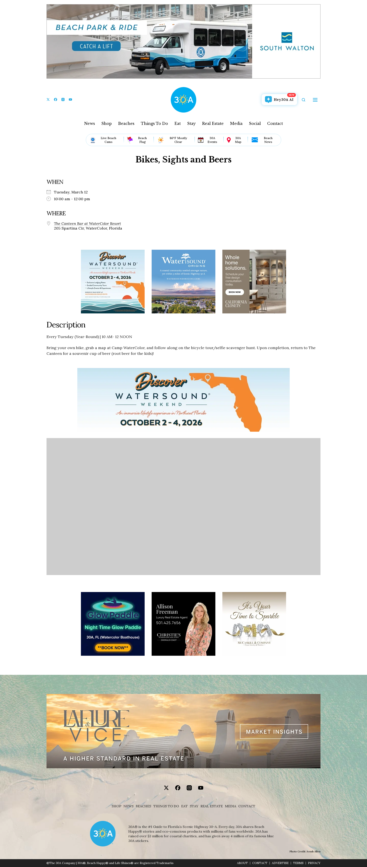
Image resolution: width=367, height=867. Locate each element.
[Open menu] (315, 99)
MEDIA (230, 806)
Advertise (280, 863)
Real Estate (213, 123)
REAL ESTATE (211, 806)
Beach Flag (142, 140)
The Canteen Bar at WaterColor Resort (87, 223)
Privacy (314, 863)
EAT (184, 806)
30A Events (212, 140)
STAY (194, 806)
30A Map (238, 140)
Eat (177, 123)
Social (255, 123)
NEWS (128, 806)
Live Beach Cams (108, 140)
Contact (275, 123)
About (242, 863)
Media (236, 123)
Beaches (126, 123)
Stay (191, 123)
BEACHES (143, 806)
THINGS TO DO (166, 806)
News (89, 123)
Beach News (268, 140)
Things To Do (154, 123)
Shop (106, 123)
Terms (298, 863)
